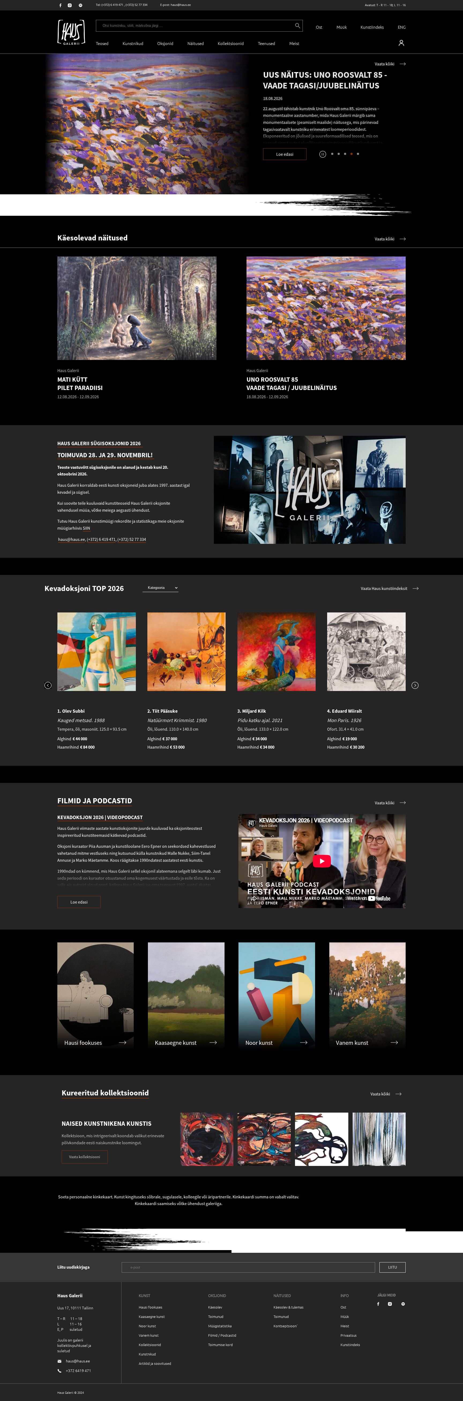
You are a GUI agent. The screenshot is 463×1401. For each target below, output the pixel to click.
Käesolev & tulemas (289, 1307)
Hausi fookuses (150, 1307)
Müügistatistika (220, 1325)
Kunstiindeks (372, 27)
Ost (319, 27)
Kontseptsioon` (286, 1325)
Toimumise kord (220, 1344)
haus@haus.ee (181, 5)
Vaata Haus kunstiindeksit (384, 588)
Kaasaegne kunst (152, 1316)
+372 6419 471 (78, 1370)
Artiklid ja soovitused (155, 1363)
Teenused (266, 43)
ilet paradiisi (313, 131)
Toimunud (215, 1316)
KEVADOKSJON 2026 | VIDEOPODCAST (100, 817)
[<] (50, 686)
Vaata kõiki (384, 63)
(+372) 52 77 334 (136, 5)
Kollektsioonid (231, 43)
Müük (342, 27)
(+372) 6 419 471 (112, 5)
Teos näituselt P (281, 131)
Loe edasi (284, 154)
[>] (412, 686)
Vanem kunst (149, 1335)
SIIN (87, 528)
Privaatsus (349, 1335)
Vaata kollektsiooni (84, 1156)
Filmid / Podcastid (222, 1335)
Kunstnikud (133, 43)
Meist (345, 1325)
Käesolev (215, 1307)
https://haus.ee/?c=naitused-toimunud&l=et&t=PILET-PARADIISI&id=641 (147, 124)
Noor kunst (147, 1325)
